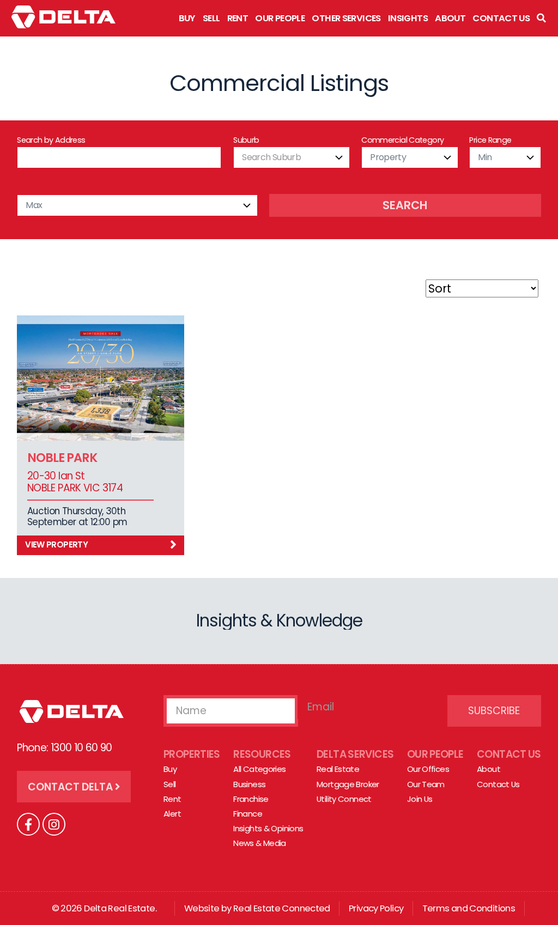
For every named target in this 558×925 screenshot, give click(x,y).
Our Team (426, 784)
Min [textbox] (485, 157)
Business (249, 784)
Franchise (250, 799)
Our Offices (428, 769)
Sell (211, 18)
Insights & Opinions (268, 828)
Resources (261, 754)
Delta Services (355, 754)
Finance (247, 813)
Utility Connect (344, 799)
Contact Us (501, 18)
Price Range (490, 140)
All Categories (259, 769)
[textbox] (291, 157)
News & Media (259, 843)
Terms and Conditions (468, 908)
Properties (191, 754)
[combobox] (291, 157)
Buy (187, 18)
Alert (172, 813)
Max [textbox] (34, 205)
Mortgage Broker (348, 784)
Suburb (246, 140)
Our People (280, 18)
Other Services (346, 18)
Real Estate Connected (281, 908)
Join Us (420, 799)
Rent (237, 18)
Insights (408, 18)
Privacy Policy (376, 908)
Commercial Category (402, 140)
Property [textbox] (388, 157)
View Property (56, 544)
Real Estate (338, 769)
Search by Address (51, 140)
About (450, 18)
